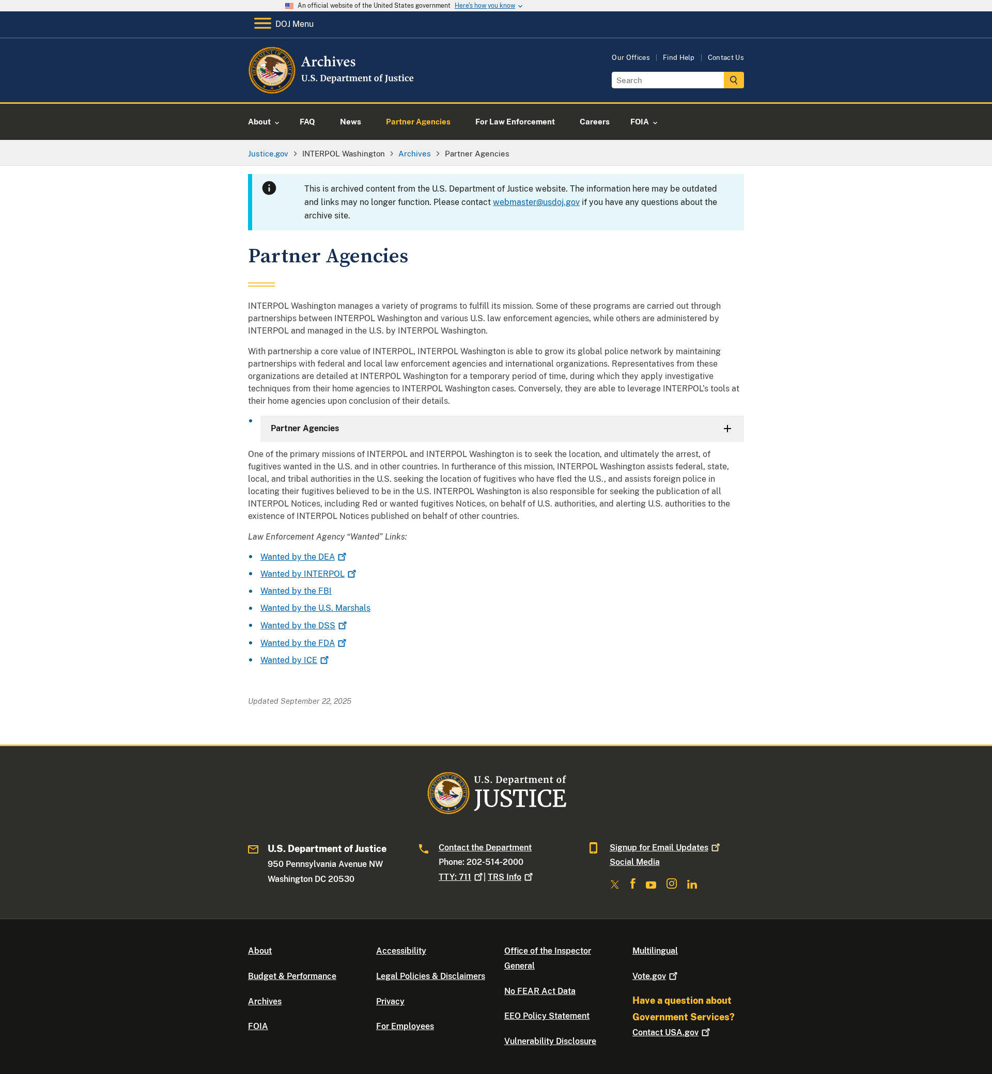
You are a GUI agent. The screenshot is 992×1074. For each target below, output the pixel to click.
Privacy (390, 1001)
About (260, 951)
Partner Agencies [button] (305, 428)
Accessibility (401, 951)
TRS (504, 877)
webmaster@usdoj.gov (536, 202)
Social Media (635, 862)
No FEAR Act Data (540, 991)
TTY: (455, 877)
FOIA (258, 1026)
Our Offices (631, 57)
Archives (265, 1001)
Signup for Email (659, 847)
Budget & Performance (292, 976)
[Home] (332, 90)
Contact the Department (485, 847)
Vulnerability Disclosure (550, 1041)
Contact (665, 1032)
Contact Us (726, 57)
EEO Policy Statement (547, 1016)
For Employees (405, 1026)
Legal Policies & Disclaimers (430, 976)
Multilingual (655, 951)
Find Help (679, 57)
